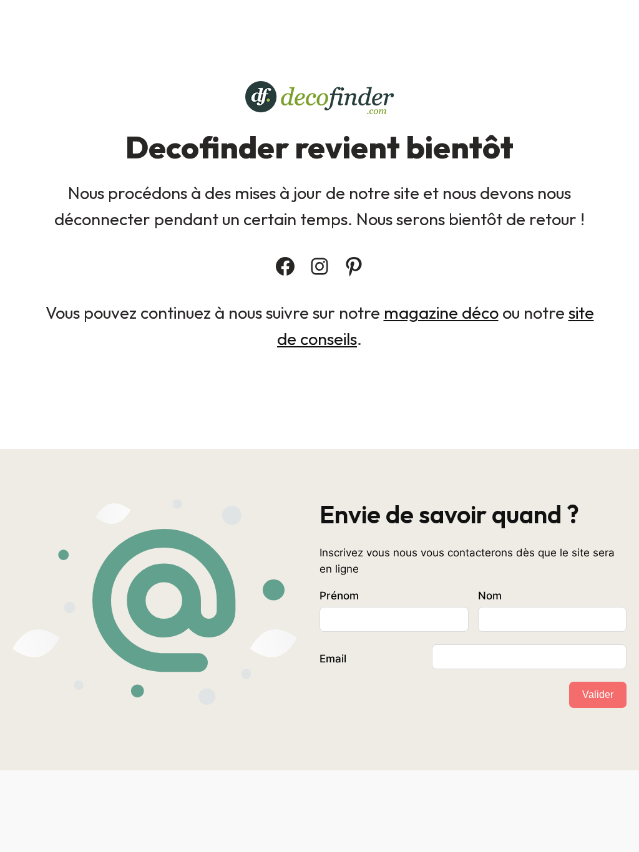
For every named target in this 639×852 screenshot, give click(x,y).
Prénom (339, 595)
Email (333, 658)
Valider (597, 694)
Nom (490, 595)
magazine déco (441, 312)
